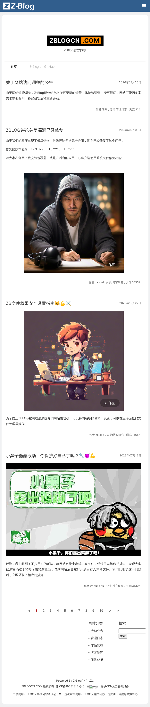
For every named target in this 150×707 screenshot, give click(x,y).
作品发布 (97, 645)
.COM (90, 40)
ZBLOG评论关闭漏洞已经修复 (34, 130)
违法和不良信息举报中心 (122, 694)
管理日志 (97, 638)
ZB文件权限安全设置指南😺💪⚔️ (38, 303)
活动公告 (97, 631)
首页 (14, 66)
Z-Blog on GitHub (42, 66)
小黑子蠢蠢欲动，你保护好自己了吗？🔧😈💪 (50, 455)
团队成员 (97, 660)
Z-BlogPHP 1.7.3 (83, 680)
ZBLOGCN (64, 40)
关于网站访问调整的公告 (29, 82)
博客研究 (97, 652)
